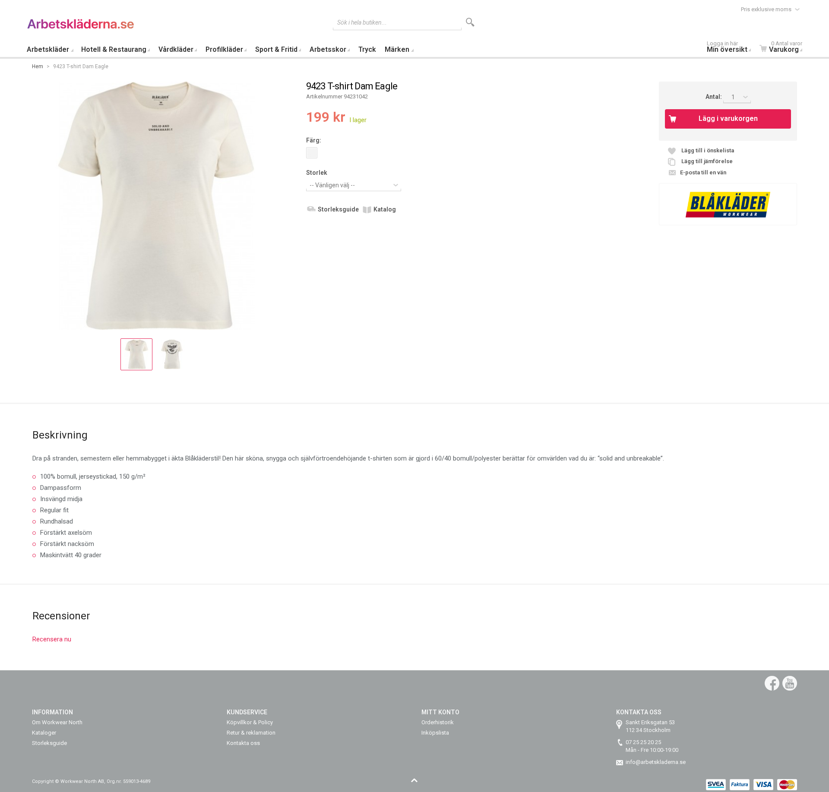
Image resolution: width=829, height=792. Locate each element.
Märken (397, 49)
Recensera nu (51, 639)
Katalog (384, 209)
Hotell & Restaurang (113, 49)
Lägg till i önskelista (707, 150)
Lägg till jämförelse (707, 161)
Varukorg (785, 48)
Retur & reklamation (251, 732)
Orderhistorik (437, 722)
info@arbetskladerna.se (656, 762)
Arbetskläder (48, 49)
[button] (136, 354)
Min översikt (727, 48)
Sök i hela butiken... (362, 22)
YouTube (789, 683)
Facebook (772, 683)
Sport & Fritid (276, 49)
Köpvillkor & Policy (250, 722)
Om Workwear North (57, 722)
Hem (37, 66)
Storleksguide (338, 209)
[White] (311, 153)
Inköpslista (435, 732)
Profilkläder (224, 49)
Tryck (367, 49)
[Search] (470, 22)
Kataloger (44, 732)
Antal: (714, 96)
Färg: (313, 140)
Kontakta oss (243, 743)
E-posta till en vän (703, 172)
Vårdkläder (175, 49)
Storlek (316, 172)
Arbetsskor (328, 49)
